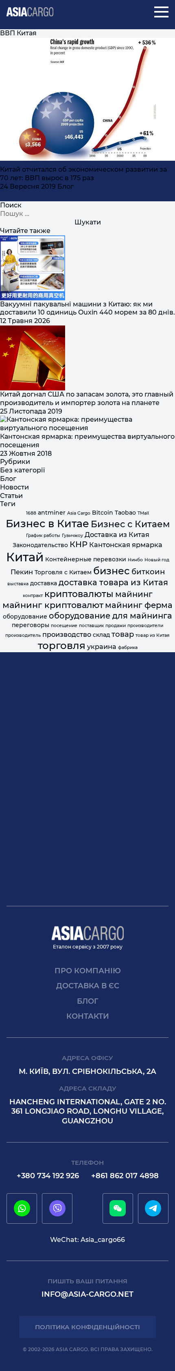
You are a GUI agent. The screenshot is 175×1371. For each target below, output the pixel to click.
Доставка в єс (87, 985)
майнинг (134, 594)
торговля (61, 645)
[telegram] (153, 1208)
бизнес (111, 571)
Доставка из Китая (117, 534)
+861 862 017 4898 (125, 1175)
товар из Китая (153, 635)
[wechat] (117, 1208)
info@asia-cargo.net (87, 1294)
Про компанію (88, 970)
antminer (52, 512)
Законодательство (40, 545)
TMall (143, 513)
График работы (43, 535)
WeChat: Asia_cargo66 (87, 1240)
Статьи (11, 496)
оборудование (25, 616)
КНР (79, 544)
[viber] (57, 1208)
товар (123, 634)
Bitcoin (102, 512)
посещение (64, 625)
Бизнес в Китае (47, 523)
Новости (14, 487)
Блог (65, 186)
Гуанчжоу (72, 535)
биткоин (148, 571)
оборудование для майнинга (110, 616)
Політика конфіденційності (87, 1327)
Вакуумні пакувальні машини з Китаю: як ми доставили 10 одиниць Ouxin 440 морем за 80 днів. (87, 308)
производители (145, 625)
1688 (31, 513)
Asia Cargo (78, 513)
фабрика (128, 647)
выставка (17, 583)
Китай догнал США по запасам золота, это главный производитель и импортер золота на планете (86, 398)
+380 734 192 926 (48, 1175)
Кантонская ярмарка (125, 545)
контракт (33, 595)
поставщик (91, 625)
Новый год (156, 560)
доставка (43, 583)
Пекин (22, 572)
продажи (115, 625)
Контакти (87, 1016)
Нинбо (135, 560)
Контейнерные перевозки (85, 559)
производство (66, 634)
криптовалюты (79, 593)
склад (101, 634)
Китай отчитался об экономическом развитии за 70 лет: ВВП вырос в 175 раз (83, 174)
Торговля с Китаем (63, 572)
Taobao (125, 512)
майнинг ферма (139, 605)
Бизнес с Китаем (130, 524)
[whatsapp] (22, 1208)
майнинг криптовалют (52, 605)
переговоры (30, 625)
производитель (23, 635)
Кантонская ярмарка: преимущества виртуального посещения (87, 441)
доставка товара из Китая (113, 582)
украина (101, 646)
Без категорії (22, 470)
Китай (25, 557)
